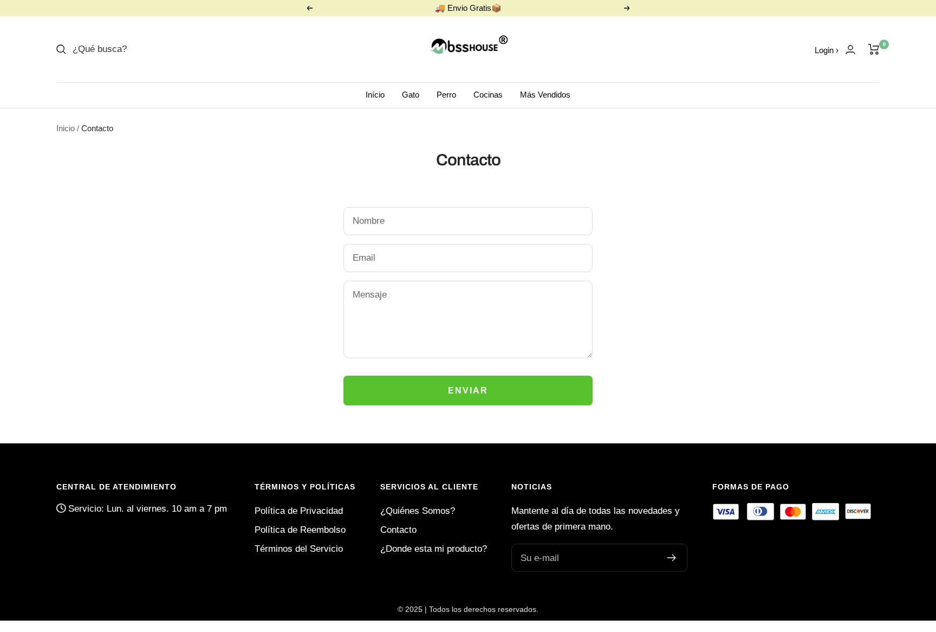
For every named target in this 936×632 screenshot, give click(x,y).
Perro (446, 94)
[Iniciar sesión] (850, 49)
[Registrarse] (672, 558)
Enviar (468, 390)
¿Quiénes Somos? (417, 511)
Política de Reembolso (300, 530)
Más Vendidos (545, 94)
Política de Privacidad (299, 511)
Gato (410, 94)
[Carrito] (874, 49)
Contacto (398, 530)
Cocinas (488, 94)
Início (375, 94)
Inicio (65, 128)
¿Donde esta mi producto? (433, 549)
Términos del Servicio (299, 549)
